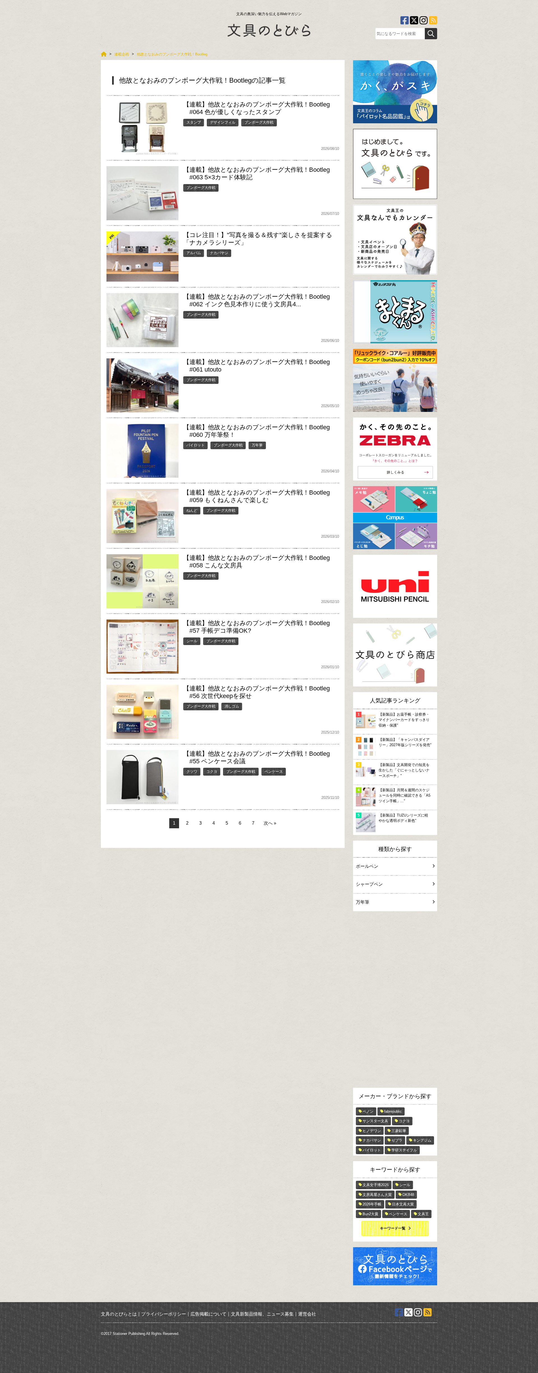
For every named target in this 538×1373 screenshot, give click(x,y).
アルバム (193, 253)
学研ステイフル (404, 1150)
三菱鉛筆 (398, 1131)
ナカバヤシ (219, 253)
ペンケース (274, 771)
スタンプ (193, 122)
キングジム (422, 1140)
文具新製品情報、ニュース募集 (262, 1313)
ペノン (368, 1111)
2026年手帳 (372, 1204)
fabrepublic (393, 1111)
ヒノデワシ (372, 1131)
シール (191, 641)
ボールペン (367, 866)
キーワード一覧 (392, 1228)
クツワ (191, 771)
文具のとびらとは (119, 1313)
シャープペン (369, 884)
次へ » (270, 823)
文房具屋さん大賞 (377, 1195)
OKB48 (408, 1195)
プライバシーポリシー (163, 1313)
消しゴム (231, 706)
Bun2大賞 (370, 1214)
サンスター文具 (375, 1121)
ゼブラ (396, 1140)
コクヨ (211, 771)
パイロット (195, 445)
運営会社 (307, 1313)
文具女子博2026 (376, 1185)
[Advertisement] (395, 1001)
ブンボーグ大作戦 (258, 122)
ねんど (191, 510)
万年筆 (257, 445)
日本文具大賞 (403, 1204)
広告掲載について (208, 1313)
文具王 (423, 1214)
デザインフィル (222, 122)
